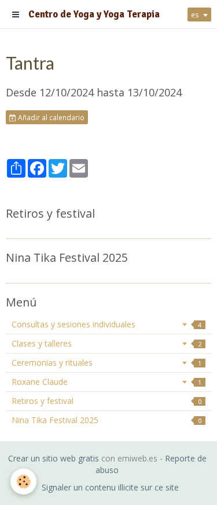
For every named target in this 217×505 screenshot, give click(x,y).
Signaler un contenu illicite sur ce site (110, 487)
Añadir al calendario (50, 117)
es (195, 14)
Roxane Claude (106, 381)
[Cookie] (23, 481)
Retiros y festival (106, 400)
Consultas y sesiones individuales (106, 324)
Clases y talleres (106, 343)
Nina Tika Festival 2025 (106, 419)
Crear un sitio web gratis (53, 458)
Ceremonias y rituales (106, 362)
